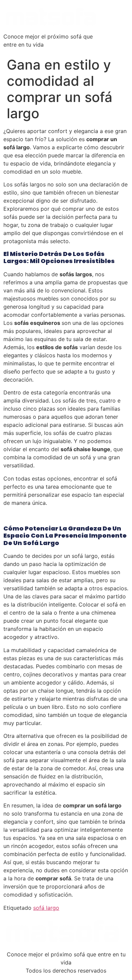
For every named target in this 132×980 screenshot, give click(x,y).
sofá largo (46, 907)
